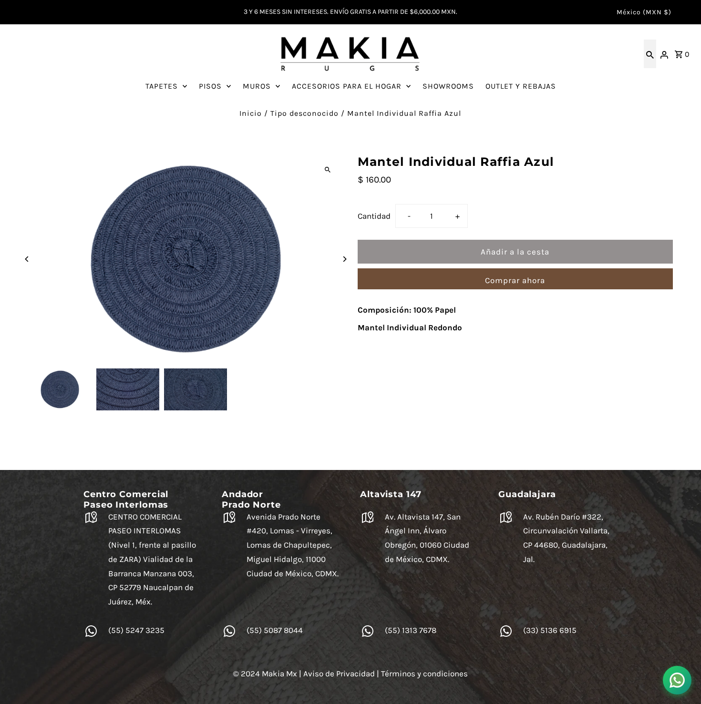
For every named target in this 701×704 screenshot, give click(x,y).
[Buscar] (650, 54)
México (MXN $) (644, 12)
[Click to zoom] (328, 170)
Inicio (250, 113)
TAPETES (161, 86)
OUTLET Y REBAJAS (520, 86)
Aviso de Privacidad (339, 673)
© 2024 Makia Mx (265, 673)
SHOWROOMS (448, 86)
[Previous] (27, 259)
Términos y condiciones (424, 673)
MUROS (257, 86)
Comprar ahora (515, 280)
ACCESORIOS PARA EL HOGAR (347, 86)
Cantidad (374, 216)
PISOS (210, 86)
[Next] (344, 259)
